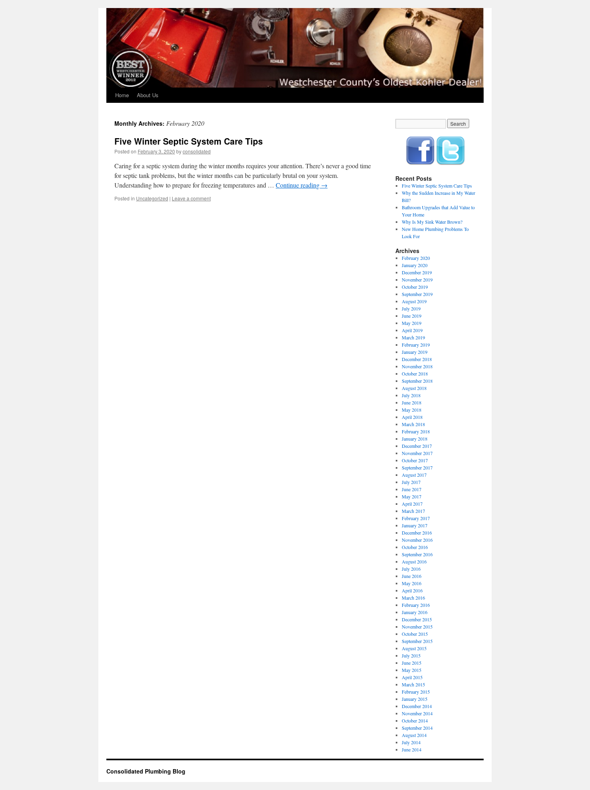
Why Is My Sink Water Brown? (432, 221)
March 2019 (413, 337)
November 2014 (417, 713)
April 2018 (412, 417)
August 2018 (414, 388)
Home (122, 95)
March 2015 (413, 684)
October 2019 (415, 287)
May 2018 (411, 409)
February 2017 (416, 518)
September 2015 (417, 641)
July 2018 (411, 395)
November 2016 (417, 540)
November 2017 (417, 453)
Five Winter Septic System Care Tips (188, 141)
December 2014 (417, 706)
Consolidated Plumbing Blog (145, 771)
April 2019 (412, 330)
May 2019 (411, 323)
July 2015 (411, 655)
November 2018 (417, 366)
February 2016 (416, 605)
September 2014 (417, 728)
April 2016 (412, 590)
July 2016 (411, 568)
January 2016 (414, 612)
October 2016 (415, 547)
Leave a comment (191, 198)
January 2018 (414, 438)
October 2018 (415, 373)
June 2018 (411, 402)
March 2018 (413, 424)
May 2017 (411, 496)
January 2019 (414, 352)
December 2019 (417, 272)
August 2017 (414, 475)
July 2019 (411, 308)
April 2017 (412, 503)
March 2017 (413, 511)
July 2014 (411, 742)
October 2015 (415, 634)
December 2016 (417, 532)
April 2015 (412, 677)
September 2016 (417, 554)
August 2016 (414, 561)
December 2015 (417, 619)
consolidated (197, 151)
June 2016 (411, 576)
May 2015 (411, 670)
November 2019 (417, 279)
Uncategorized (152, 198)
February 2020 (416, 258)
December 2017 (417, 446)
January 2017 (414, 525)
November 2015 (417, 626)
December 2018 (417, 359)
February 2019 (416, 344)
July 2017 (411, 482)
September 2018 (417, 381)
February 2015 (416, 691)
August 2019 (414, 301)
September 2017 (417, 467)
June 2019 (411, 315)
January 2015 (414, 699)
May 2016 (411, 583)
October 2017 (415, 460)
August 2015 (414, 648)
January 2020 (414, 265)
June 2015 (411, 662)
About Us (148, 95)
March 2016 (413, 597)
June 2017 (411, 489)
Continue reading (302, 185)
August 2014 (414, 735)
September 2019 (417, 294)
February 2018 (416, 431)
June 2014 (411, 749)
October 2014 (415, 720)
